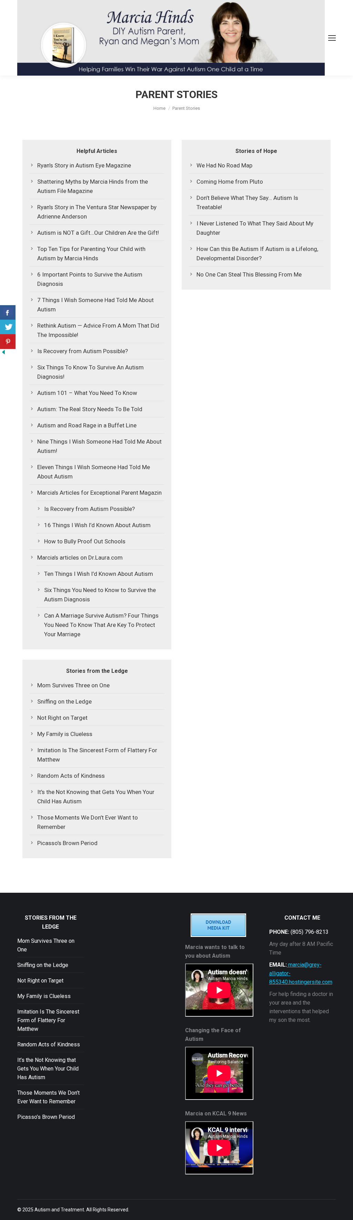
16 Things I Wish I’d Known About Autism (97, 525)
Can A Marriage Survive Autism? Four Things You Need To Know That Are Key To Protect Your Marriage (101, 625)
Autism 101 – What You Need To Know (87, 392)
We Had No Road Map (224, 165)
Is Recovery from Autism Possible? (82, 351)
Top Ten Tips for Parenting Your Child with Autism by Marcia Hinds (91, 253)
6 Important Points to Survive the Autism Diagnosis (89, 279)
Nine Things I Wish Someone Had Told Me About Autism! (99, 446)
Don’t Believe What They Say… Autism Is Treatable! (247, 202)
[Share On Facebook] (8, 312)
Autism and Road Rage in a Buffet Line (87, 425)
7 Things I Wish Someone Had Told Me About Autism (95, 305)
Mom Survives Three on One (73, 685)
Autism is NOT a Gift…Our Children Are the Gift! (98, 232)
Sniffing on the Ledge (64, 701)
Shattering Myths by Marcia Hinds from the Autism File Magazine (92, 186)
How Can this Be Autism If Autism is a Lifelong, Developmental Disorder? (257, 253)
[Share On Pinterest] (8, 341)
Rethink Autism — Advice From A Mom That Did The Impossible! (98, 330)
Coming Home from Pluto (229, 181)
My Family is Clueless (64, 733)
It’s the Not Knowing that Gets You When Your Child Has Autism (95, 796)
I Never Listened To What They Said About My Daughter (254, 228)
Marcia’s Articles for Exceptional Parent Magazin (99, 492)
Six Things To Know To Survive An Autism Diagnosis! (90, 372)
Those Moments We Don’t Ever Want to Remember (87, 822)
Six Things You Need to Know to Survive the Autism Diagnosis (100, 595)
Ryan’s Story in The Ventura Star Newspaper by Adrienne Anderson (97, 212)
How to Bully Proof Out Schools (84, 541)
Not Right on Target (62, 717)
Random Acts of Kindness (71, 775)
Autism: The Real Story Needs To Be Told (89, 409)
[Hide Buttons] (3, 353)
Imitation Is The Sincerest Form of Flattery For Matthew (97, 755)
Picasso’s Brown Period (67, 843)
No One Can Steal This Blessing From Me (249, 274)
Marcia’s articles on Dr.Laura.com (80, 557)
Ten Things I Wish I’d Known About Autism (98, 573)
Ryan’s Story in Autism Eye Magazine (84, 165)
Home (159, 108)
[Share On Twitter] (8, 327)
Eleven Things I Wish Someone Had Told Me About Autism (93, 472)
